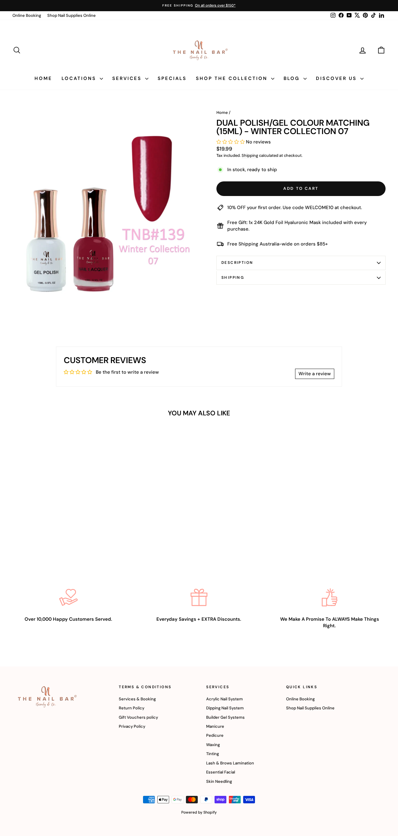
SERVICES (128, 78)
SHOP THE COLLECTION (233, 78)
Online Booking (26, 15)
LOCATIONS (80, 78)
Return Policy (131, 708)
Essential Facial (220, 772)
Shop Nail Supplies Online (71, 15)
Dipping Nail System (225, 708)
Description (237, 262)
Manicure (215, 726)
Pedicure (215, 735)
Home (222, 112)
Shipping (250, 155)
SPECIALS (172, 78)
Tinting (212, 753)
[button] (231, 142)
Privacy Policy (132, 726)
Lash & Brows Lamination (230, 763)
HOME (43, 78)
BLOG (293, 78)
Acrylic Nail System (224, 699)
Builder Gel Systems (225, 717)
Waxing (213, 744)
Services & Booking (137, 699)
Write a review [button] (314, 374)
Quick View (56, 513)
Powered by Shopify (199, 812)
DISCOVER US (337, 78)
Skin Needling (219, 781)
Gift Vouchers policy (138, 717)
